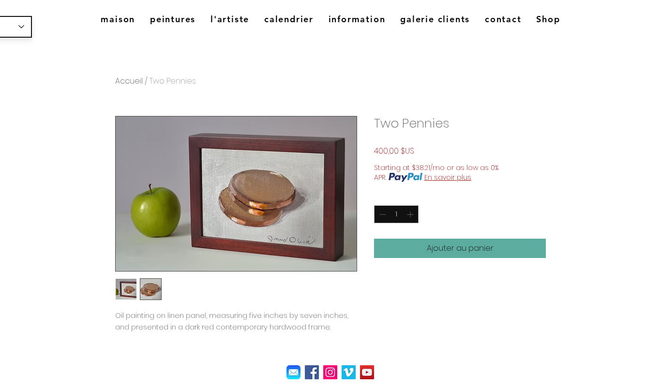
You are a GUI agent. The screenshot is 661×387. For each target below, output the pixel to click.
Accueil (129, 80)
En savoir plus (447, 177)
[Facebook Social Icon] (312, 372)
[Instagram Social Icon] (330, 372)
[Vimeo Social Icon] (349, 372)
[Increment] (411, 214)
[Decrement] (382, 214)
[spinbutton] (396, 214)
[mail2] (293, 372)
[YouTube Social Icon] (367, 372)
